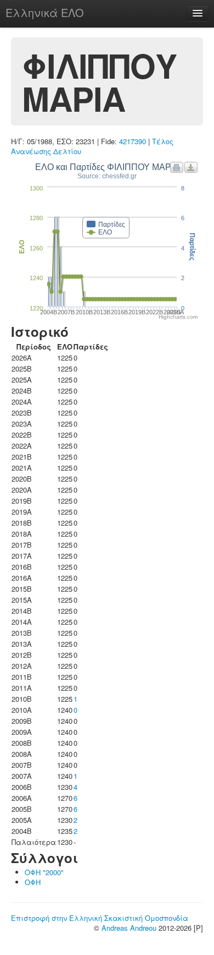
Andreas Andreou (129, 928)
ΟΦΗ (33, 882)
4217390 (132, 141)
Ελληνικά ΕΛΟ (44, 12)
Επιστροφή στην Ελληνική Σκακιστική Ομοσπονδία (99, 918)
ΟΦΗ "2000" (44, 872)
